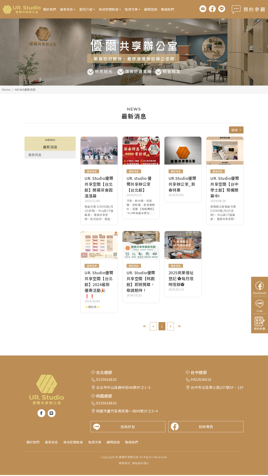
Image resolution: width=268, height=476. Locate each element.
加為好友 (127, 426)
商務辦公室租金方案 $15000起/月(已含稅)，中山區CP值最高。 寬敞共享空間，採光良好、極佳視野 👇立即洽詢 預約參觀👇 (223, 213)
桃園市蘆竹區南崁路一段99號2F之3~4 (127, 410)
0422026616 (201, 379)
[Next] (170, 326)
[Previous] (153, 326)
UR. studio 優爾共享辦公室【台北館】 (139, 184)
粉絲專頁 (206, 426)
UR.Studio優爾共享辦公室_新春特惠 (182, 184)
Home (6, 89)
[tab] (50, 155)
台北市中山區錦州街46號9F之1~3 (123, 387)
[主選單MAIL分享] (203, 9)
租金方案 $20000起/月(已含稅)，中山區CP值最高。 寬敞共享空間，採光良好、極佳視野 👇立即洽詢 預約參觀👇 (99, 213)
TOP (257, 409)
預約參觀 (254, 9)
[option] (134, 52)
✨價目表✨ (92, 307)
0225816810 (106, 379)
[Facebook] (212, 9)
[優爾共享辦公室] (21, 9)
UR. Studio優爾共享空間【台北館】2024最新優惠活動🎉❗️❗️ (99, 284)
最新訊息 (34, 154)
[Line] (222, 9)
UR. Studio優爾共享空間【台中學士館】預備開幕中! (224, 187)
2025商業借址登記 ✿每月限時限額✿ (181, 278)
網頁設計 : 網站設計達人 (134, 463)
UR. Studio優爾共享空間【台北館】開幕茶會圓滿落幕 (99, 187)
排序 (235, 130)
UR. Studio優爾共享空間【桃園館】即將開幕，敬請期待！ (141, 281)
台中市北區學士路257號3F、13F (217, 387)
